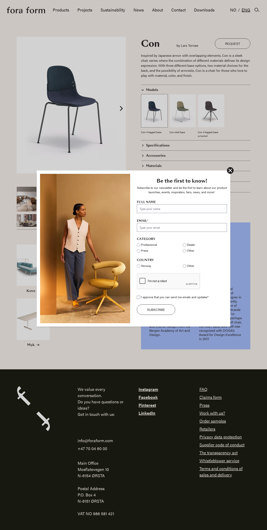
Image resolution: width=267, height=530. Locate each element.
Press (144, 250)
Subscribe (156, 309)
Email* (142, 221)
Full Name (146, 202)
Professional (149, 244)
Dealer (191, 244)
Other (190, 250)
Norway (146, 266)
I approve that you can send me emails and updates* (175, 297)
